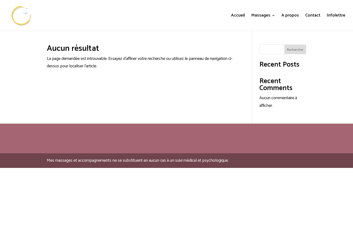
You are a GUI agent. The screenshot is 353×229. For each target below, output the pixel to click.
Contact (312, 16)
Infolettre (336, 16)
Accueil (238, 16)
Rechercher (295, 50)
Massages (260, 16)
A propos (290, 16)
